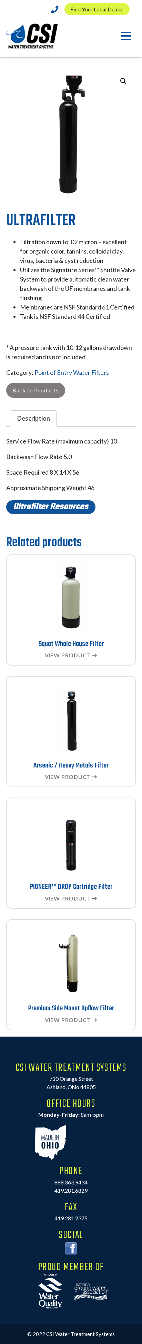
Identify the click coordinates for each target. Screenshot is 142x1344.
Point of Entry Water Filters (71, 372)
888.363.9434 (71, 1182)
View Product (68, 655)
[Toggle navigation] (126, 36)
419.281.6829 (71, 1190)
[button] (123, 81)
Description (33, 418)
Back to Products (35, 390)
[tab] (34, 418)
